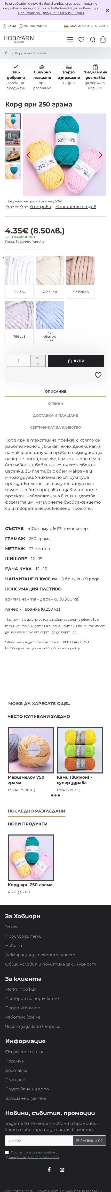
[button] (28, 155)
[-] (37, 364)
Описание (55, 391)
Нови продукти (27, 824)
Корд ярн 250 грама (30, 884)
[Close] (107, 10)
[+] (37, 358)
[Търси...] (91, 39)
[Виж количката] (104, 39)
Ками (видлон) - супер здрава (74, 780)
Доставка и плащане (55, 415)
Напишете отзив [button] (76, 206)
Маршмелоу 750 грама (26, 780)
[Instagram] (62, 1170)
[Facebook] (49, 1170)
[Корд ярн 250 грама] (31, 858)
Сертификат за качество (55, 427)
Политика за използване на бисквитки (51, 13)
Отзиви (55, 403)
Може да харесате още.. (39, 703)
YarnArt (38, 242)
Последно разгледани (36, 811)
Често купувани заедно (39, 716)
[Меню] (70, 39)
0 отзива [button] (40, 206)
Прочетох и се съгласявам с (32, 1154)
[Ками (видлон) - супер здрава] (80, 750)
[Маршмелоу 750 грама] (31, 750)
